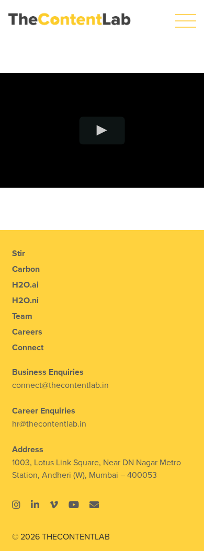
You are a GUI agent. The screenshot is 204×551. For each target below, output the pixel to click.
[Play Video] (102, 130)
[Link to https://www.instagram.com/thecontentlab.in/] (16, 504)
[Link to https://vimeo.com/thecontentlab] (54, 504)
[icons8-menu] (185, 14)
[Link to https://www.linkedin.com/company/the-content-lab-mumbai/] (35, 504)
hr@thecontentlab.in (49, 423)
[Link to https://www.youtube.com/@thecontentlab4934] (74, 504)
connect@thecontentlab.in (60, 385)
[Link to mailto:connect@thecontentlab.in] (94, 504)
